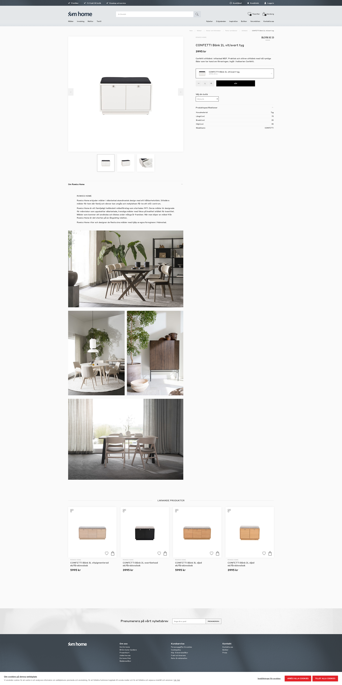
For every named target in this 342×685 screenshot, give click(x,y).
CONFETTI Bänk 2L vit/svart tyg (224, 72)
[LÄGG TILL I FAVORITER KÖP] (92, 532)
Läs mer (177, 680)
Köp (113, 553)
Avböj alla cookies (298, 679)
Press (224, 653)
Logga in (270, 3)
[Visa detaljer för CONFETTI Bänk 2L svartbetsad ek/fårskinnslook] (145, 532)
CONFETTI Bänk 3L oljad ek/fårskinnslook (188, 564)
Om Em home (125, 647)
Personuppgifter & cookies (181, 647)
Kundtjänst (237, 3)
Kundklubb (254, 3)
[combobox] (207, 99)
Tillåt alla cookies (325, 679)
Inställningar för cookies (269, 679)
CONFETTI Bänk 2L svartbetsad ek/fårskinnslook (140, 564)
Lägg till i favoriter (107, 553)
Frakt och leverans (178, 655)
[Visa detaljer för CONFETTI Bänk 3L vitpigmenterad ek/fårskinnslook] (92, 532)
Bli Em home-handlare (128, 650)
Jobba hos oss (125, 655)
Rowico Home (201, 37)
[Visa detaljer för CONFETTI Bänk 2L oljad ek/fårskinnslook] (250, 532)
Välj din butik (202, 94)
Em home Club (125, 658)
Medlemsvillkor (125, 661)
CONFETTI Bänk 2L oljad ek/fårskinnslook (241, 564)
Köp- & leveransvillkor (179, 653)
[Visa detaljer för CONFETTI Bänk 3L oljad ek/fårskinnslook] (197, 532)
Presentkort (124, 653)
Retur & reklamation (179, 658)
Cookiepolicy (176, 650)
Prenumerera (213, 621)
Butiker (225, 650)
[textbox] (207, 99)
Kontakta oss (227, 647)
